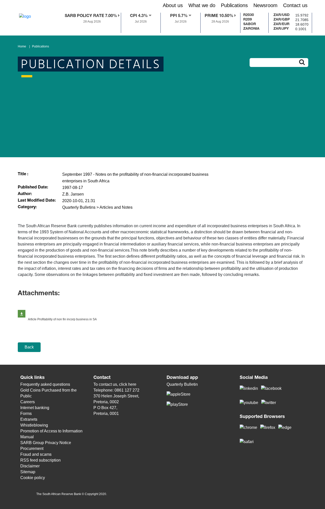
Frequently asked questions (45, 384)
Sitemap (27, 472)
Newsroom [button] (265, 5)
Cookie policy (32, 478)
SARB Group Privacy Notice (45, 443)
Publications (40, 46)
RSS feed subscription (40, 460)
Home (22, 46)
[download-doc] (21, 314)
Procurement (31, 448)
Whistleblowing (34, 425)
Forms (26, 413)
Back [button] (29, 347)
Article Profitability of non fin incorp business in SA (62, 319)
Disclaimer (30, 466)
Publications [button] (234, 5)
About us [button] (173, 5)
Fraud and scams (36, 454)
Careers (27, 402)
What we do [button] (201, 5)
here (132, 384)
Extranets (28, 419)
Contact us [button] (295, 5)
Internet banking (34, 408)
